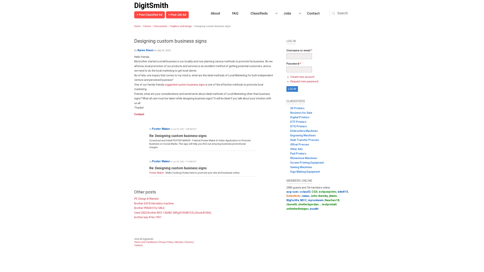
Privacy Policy (166, 242)
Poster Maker (161, 129)
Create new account (302, 76)
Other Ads (296, 149)
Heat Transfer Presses (304, 139)
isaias (305, 196)
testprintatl (329, 204)
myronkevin (315, 200)
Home (137, 26)
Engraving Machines (303, 135)
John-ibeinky (319, 196)
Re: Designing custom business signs (178, 136)
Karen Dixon (145, 50)
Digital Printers (299, 117)
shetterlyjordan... (309, 204)
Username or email (299, 50)
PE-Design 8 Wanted (146, 198)
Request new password (304, 81)
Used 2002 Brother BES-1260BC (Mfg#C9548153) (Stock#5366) (172, 212)
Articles (179, 242)
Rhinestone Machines (303, 158)
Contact (313, 13)
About (215, 13)
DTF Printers (298, 121)
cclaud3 (305, 191)
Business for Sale (301, 112)
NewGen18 (332, 200)
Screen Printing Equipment (307, 162)
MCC (303, 200)
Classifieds (259, 13)
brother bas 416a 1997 (147, 217)
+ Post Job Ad (177, 14)
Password (293, 63)
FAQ (235, 13)
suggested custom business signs (185, 84)
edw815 (342, 191)
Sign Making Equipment (305, 171)
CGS (315, 191)
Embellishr (293, 196)
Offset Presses (299, 144)
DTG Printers (298, 126)
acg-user (292, 191)
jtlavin (333, 196)
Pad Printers (298, 153)
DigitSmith (151, 5)
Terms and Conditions (145, 242)
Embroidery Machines (304, 130)
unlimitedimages (297, 208)
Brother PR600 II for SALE (149, 207)
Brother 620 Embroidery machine (154, 203)
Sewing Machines (301, 167)
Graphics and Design (181, 26)
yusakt (314, 208)
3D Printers (297, 108)
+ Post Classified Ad (149, 14)
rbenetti (291, 204)
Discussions (160, 26)
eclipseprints (327, 191)
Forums (147, 26)
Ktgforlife (292, 200)
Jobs (287, 13)
